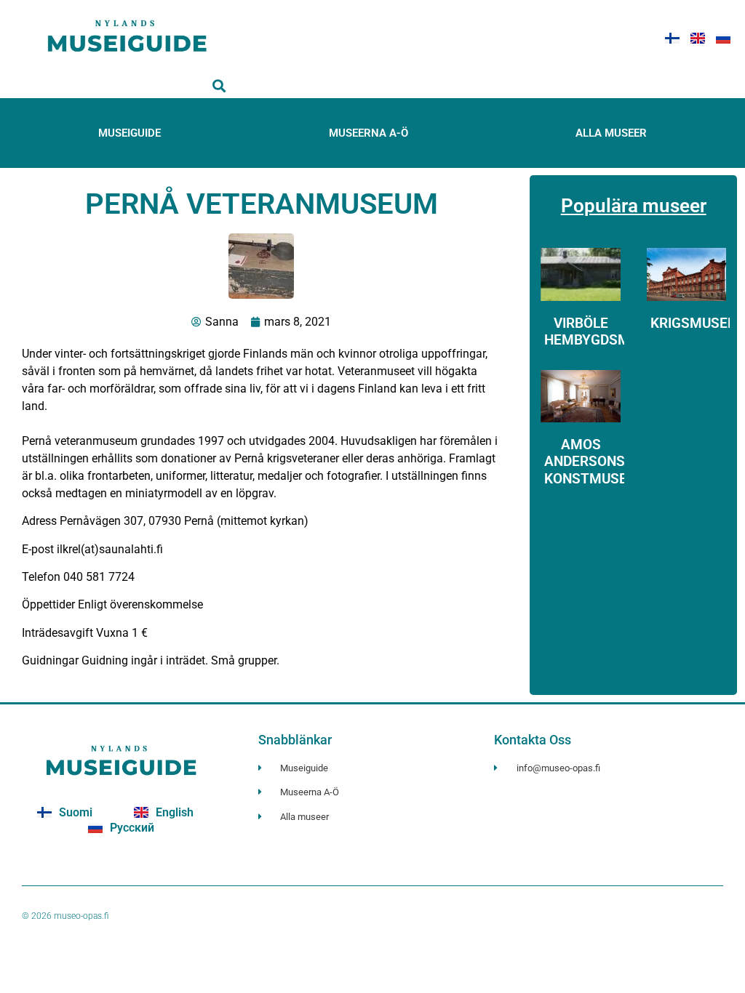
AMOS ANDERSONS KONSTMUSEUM (596, 461)
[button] (219, 86)
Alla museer (611, 133)
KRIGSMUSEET (697, 323)
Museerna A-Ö (368, 133)
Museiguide (129, 133)
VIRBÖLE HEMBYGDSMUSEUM (610, 331)
